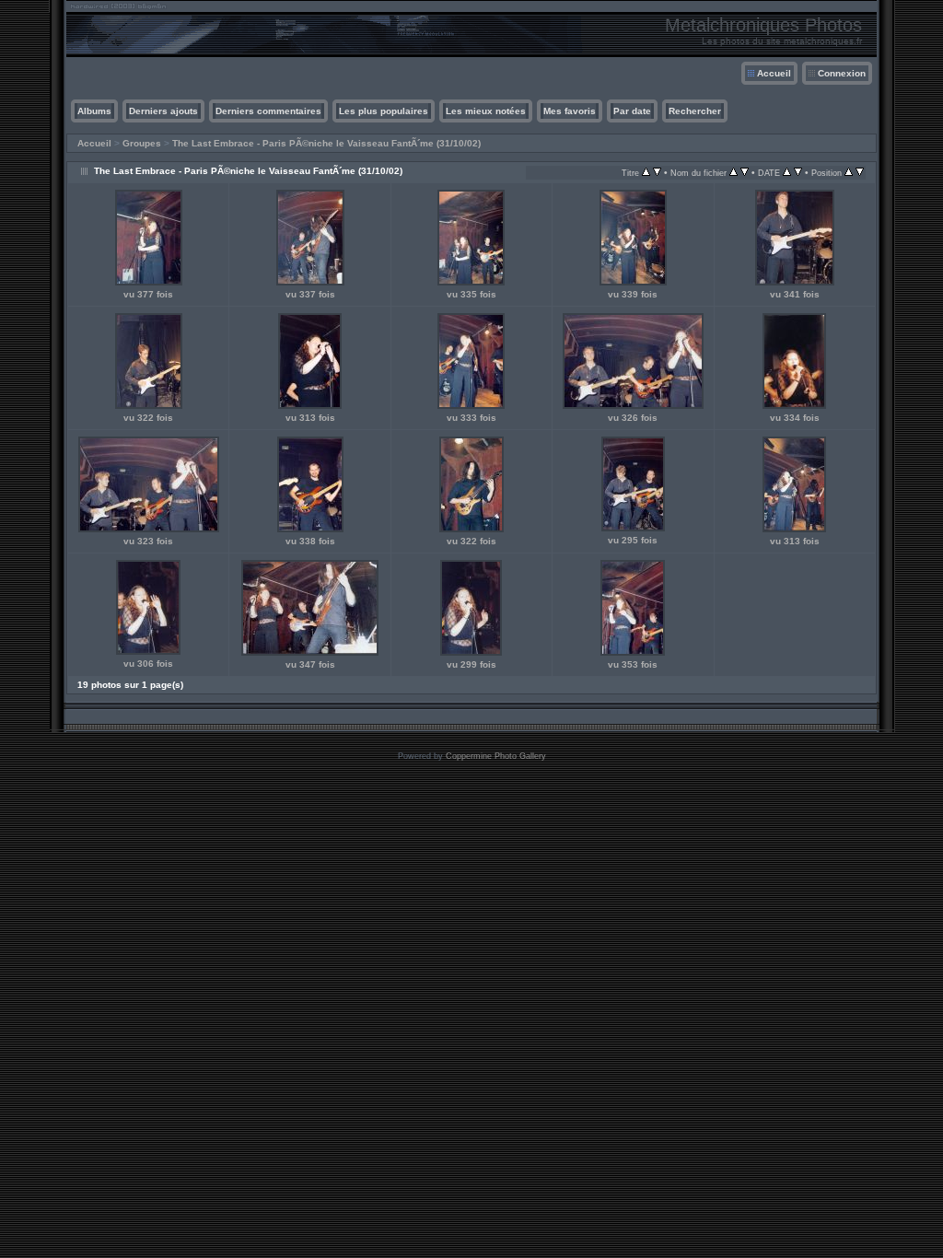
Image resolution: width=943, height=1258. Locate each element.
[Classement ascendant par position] (848, 173)
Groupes (141, 143)
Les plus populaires (383, 111)
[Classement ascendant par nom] (733, 173)
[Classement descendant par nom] (744, 173)
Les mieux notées (486, 111)
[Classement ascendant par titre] (646, 173)
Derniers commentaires (268, 111)
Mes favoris (569, 111)
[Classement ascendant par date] (787, 173)
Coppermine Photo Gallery (496, 756)
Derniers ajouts (163, 111)
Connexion (842, 73)
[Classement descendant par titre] (657, 173)
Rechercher (695, 111)
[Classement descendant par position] (860, 173)
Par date (632, 111)
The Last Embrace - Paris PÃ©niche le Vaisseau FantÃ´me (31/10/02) (326, 143)
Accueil (774, 73)
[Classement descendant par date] (798, 173)
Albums (94, 111)
